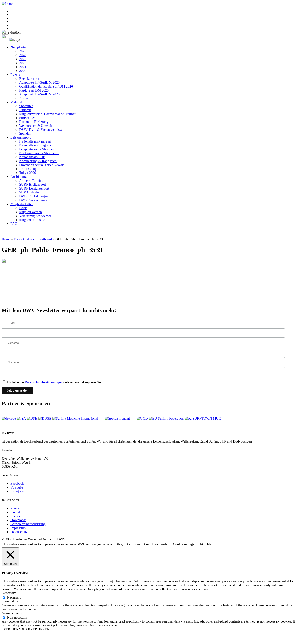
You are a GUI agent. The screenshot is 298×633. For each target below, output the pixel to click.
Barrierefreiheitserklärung (28, 524)
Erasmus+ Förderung (33, 122)
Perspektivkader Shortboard (38, 149)
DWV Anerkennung (33, 200)
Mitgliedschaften (21, 204)
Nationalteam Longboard (36, 145)
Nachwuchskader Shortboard (39, 153)
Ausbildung (18, 176)
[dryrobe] (9, 418)
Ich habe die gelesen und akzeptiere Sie (53, 382)
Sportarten (26, 106)
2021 (22, 67)
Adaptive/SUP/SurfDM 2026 (39, 82)
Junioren (25, 110)
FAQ (13, 224)
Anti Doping (28, 169)
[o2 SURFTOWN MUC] (203, 418)
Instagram (17, 491)
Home (6, 239)
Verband (16, 102)
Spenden (25, 133)
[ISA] (22, 418)
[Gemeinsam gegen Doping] (143, 418)
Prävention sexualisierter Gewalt (41, 165)
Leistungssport (20, 137)
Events (15, 74)
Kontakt (16, 512)
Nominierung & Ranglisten (38, 161)
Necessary (14, 597)
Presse (14, 508)
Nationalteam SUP (32, 157)
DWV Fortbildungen (33, 196)
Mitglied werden (30, 212)
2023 (22, 59)
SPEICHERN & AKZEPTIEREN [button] (26, 629)
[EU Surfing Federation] (167, 418)
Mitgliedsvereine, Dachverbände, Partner (47, 114)
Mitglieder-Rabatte (32, 220)
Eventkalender (29, 78)
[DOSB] (45, 418)
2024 (22, 55)
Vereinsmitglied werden (35, 216)
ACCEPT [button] (206, 544)
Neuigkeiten (18, 47)
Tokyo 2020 (27, 173)
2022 (22, 63)
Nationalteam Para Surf (35, 141)
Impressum (18, 528)
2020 (22, 71)
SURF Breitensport (32, 184)
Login (23, 208)
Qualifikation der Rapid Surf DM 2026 (46, 86)
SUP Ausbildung (30, 192)
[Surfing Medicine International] (75, 418)
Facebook (17, 483)
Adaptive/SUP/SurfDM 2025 (39, 94)
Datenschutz (18, 532)
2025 (22, 51)
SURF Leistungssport (34, 188)
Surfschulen (27, 118)
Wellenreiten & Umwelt (35, 125)
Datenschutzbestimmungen (44, 382)
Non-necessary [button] (12, 613)
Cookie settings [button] (183, 544)
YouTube (16, 487)
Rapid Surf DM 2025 (34, 90)
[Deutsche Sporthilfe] (32, 418)
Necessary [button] (9, 593)
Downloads (18, 520)
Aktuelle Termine (31, 180)
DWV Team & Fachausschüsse (40, 129)
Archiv (24, 98)
